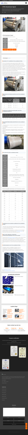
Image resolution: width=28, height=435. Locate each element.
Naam (8, 417)
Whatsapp (5, 49)
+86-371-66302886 (21, 329)
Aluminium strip (4, 396)
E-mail (19, 417)
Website (8, 420)
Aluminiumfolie (4, 392)
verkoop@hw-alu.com (4, 0)
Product (5, 12)
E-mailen (10, 49)
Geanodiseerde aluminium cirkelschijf (10, 270)
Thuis (2, 12)
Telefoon (19, 420)
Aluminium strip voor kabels (6, 269)
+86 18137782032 (10, 0)
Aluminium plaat (4, 394)
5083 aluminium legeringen (11, 237)
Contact (14, 49)
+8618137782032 (23, 330)
